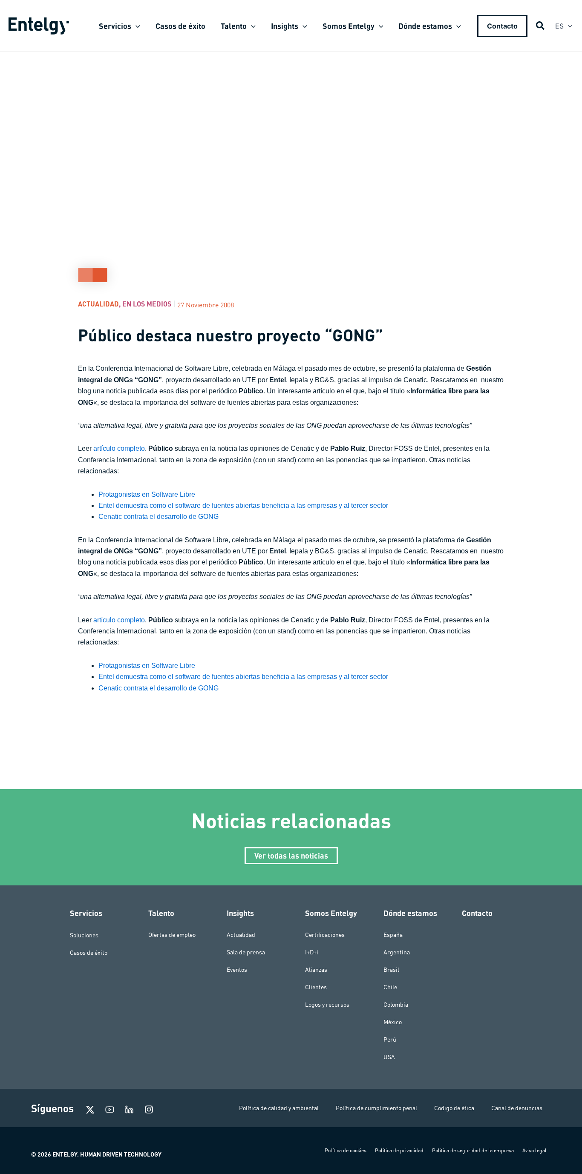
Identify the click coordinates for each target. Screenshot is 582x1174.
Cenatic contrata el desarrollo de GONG (158, 516)
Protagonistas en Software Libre (146, 494)
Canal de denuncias (516, 1108)
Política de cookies (345, 1150)
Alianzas (316, 970)
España (393, 935)
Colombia (395, 1004)
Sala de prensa (246, 952)
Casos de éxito (88, 952)
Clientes (316, 987)
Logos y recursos (327, 1004)
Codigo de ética (454, 1108)
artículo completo (119, 448)
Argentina (396, 952)
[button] (135, 26)
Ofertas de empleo (172, 935)
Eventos (237, 970)
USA (389, 1057)
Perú (389, 1039)
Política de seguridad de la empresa (473, 1150)
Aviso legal (534, 1150)
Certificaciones (325, 935)
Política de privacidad (399, 1150)
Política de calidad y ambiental (279, 1108)
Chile (390, 987)
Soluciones (84, 935)
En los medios (146, 304)
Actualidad (98, 304)
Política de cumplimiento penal (376, 1108)
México (392, 1022)
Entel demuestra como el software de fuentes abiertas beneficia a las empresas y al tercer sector (243, 505)
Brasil (391, 970)
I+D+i (311, 952)
